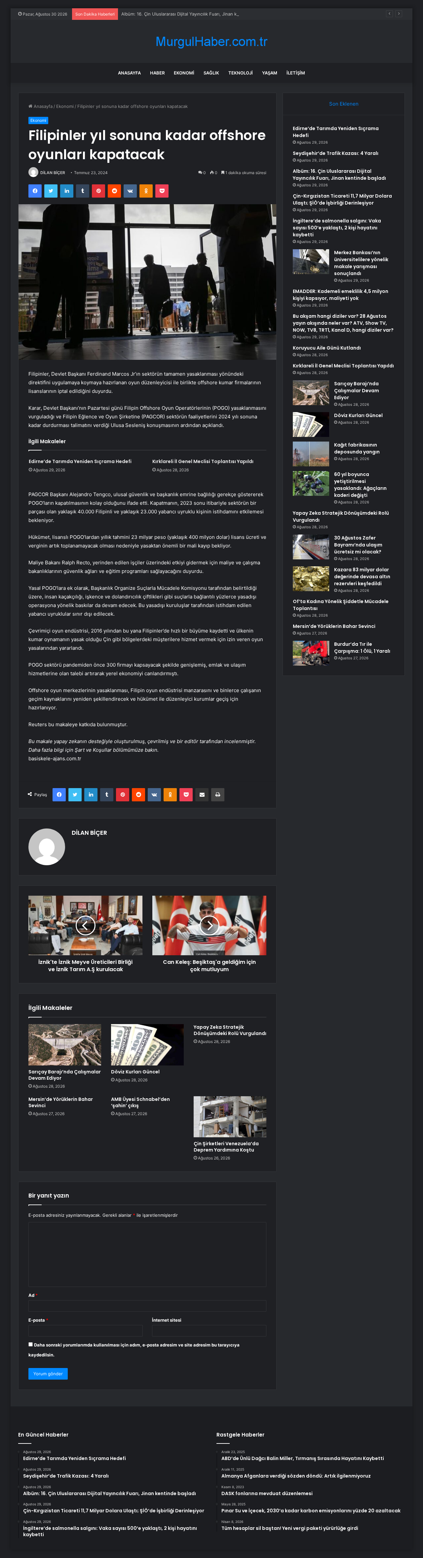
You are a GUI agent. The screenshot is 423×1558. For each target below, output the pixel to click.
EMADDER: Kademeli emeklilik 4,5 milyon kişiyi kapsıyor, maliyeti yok (340, 295)
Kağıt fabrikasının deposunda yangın (357, 448)
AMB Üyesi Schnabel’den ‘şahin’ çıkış (140, 1102)
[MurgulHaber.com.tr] (211, 41)
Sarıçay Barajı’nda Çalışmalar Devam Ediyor (64, 1074)
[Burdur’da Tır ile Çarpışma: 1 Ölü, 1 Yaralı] (311, 653)
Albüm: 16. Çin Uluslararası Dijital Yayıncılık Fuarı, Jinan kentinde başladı (194, 14)
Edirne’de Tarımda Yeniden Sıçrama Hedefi (80, 461)
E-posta (38, 1320)
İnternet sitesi (166, 1320)
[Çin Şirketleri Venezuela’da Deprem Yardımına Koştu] (230, 1116)
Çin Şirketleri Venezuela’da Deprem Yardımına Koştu (226, 1146)
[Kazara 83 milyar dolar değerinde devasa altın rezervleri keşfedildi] (311, 578)
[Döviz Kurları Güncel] (147, 1044)
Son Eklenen (344, 104)
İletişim (296, 72)
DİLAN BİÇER (52, 172)
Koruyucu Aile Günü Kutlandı (327, 348)
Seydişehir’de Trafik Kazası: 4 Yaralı (335, 153)
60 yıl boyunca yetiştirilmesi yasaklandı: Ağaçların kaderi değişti (360, 484)
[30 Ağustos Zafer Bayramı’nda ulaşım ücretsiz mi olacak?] (311, 547)
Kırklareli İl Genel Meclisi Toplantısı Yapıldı (202, 461)
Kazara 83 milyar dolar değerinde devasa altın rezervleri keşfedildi (362, 576)
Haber (157, 72)
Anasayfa (129, 72)
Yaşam (269, 72)
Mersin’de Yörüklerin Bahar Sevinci (60, 1102)
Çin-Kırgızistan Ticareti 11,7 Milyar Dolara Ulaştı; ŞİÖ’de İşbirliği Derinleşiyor (342, 199)
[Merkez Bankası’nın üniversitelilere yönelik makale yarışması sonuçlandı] (311, 261)
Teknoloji (240, 72)
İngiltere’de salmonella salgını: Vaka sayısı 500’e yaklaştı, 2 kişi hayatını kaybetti (337, 227)
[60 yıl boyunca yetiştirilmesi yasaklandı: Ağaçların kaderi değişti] (311, 483)
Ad (33, 1295)
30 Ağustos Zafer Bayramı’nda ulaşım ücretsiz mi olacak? (358, 545)
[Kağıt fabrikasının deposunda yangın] (311, 454)
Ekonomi (184, 72)
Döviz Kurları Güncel (135, 1071)
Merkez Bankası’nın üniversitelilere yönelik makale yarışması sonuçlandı (361, 263)
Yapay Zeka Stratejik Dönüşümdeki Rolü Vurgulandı (230, 1030)
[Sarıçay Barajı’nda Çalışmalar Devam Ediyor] (64, 1044)
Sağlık (211, 72)
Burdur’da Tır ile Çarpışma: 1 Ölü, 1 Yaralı (362, 647)
